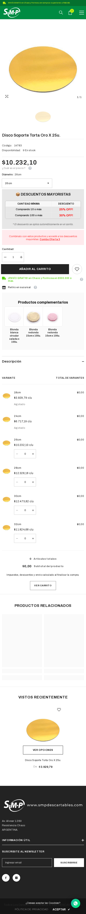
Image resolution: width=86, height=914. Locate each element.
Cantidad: (8, 249)
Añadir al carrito (36, 269)
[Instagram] (16, 878)
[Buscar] (61, 12)
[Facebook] (6, 878)
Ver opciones (43, 750)
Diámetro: (11, 174)
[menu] (81, 12)
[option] (43, 60)
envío (39, 574)
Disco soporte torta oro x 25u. (43, 760)
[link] (77, 269)
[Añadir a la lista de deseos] (59, 710)
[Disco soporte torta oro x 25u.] (43, 726)
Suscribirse (68, 862)
